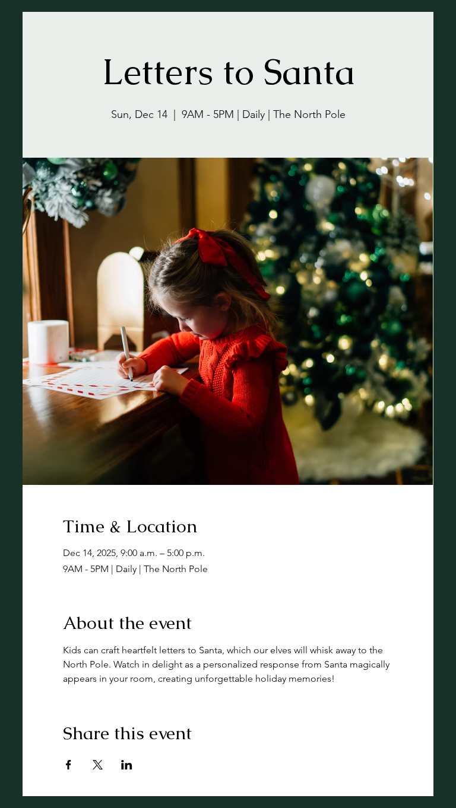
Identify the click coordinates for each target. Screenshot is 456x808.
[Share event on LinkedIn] (126, 764)
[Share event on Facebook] (68, 764)
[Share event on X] (97, 764)
